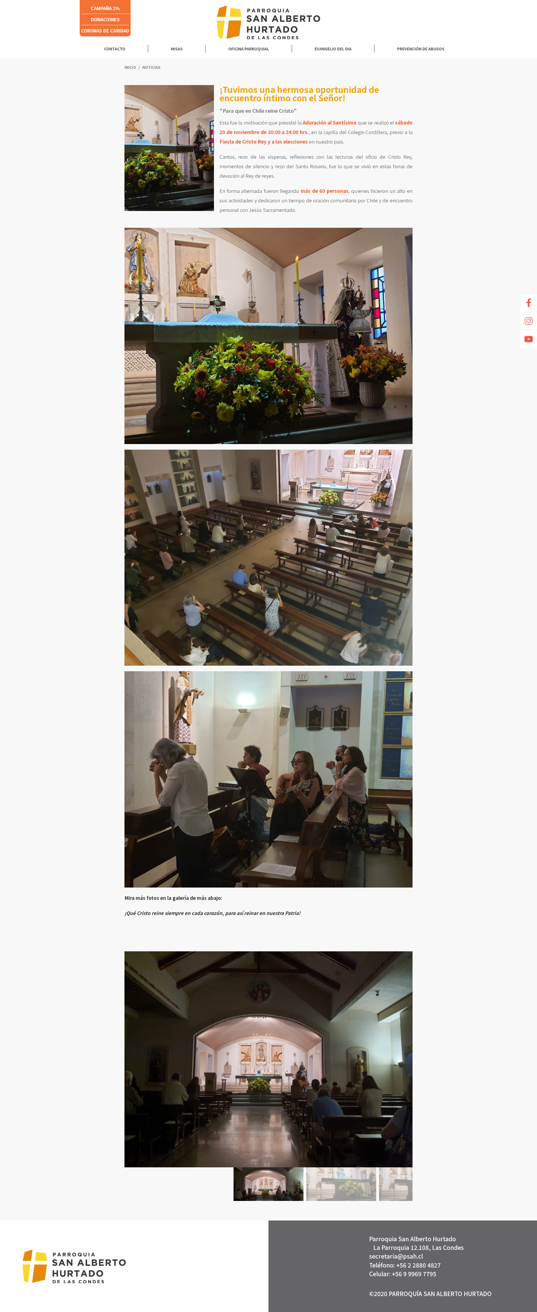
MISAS (177, 49)
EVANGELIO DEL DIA (333, 49)
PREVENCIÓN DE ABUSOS (420, 49)
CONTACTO (114, 49)
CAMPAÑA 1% (105, 8)
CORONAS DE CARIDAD (105, 30)
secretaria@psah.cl (396, 1256)
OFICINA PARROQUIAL (248, 49)
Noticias (151, 67)
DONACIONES (105, 19)
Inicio (130, 67)
